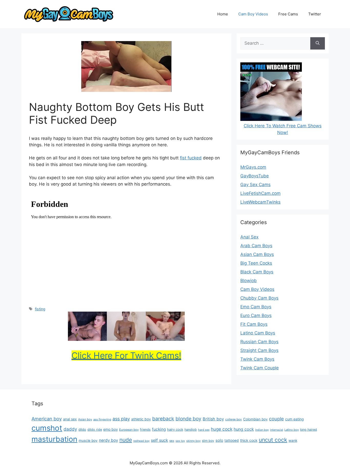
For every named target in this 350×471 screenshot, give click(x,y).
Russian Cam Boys (259, 341)
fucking (159, 429)
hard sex (204, 429)
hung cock (244, 429)
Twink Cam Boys (257, 359)
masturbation (54, 439)
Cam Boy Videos (253, 14)
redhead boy (141, 441)
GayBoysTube (254, 175)
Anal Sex (249, 236)
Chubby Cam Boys (259, 298)
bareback (163, 419)
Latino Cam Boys (257, 332)
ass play (121, 418)
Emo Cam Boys (255, 306)
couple (276, 418)
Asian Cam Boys (257, 254)
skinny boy (193, 441)
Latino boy (291, 429)
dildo (82, 429)
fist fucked (191, 157)
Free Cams (288, 14)
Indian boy (262, 429)
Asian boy (85, 419)
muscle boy (88, 440)
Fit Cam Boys (253, 324)
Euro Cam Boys (256, 315)
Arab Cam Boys (256, 245)
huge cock (221, 429)
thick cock (249, 440)
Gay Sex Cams (255, 184)
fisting (40, 309)
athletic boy (141, 419)
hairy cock (175, 429)
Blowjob (248, 280)
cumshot (47, 428)
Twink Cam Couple (259, 367)
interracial (276, 429)
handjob (190, 429)
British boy (213, 418)
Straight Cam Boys (259, 350)
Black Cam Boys (256, 271)
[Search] (317, 43)
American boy (47, 418)
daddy (70, 429)
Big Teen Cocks (256, 263)
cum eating (294, 419)
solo (219, 440)
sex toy (180, 441)
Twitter (314, 14)
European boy (129, 429)
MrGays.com (253, 167)
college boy (233, 419)
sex (171, 441)
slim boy (208, 441)
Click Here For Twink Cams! (126, 355)
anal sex (70, 419)
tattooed (231, 440)
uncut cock (273, 439)
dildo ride (94, 429)
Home (222, 14)
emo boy (110, 429)
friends (145, 429)
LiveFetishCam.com (260, 193)
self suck (159, 440)
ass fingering (102, 419)
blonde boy (188, 419)
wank (293, 440)
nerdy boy (108, 440)
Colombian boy (255, 419)
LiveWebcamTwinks (260, 202)
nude (125, 440)
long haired (308, 429)
